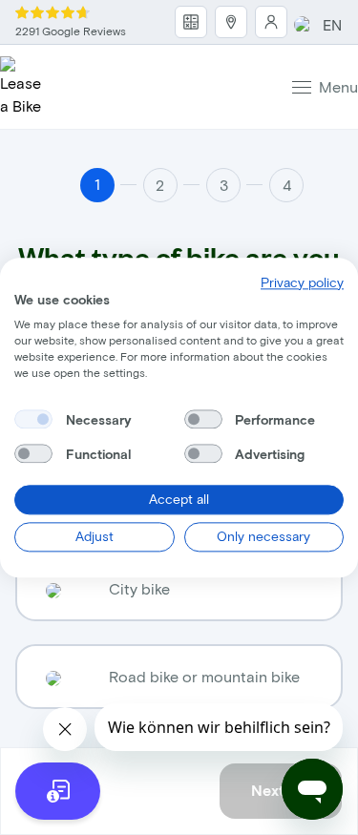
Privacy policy (302, 282)
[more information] (57, 791)
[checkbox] (33, 419)
